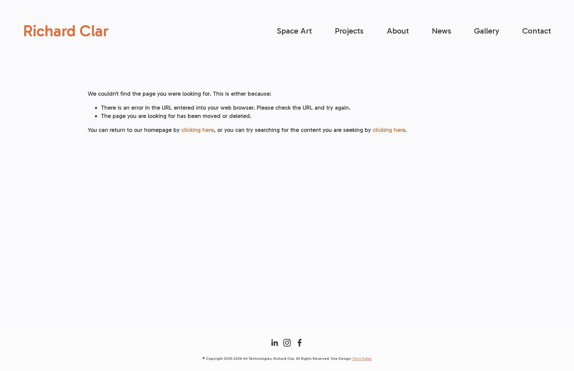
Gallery (486, 31)
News (441, 31)
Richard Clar (66, 30)
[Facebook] (300, 343)
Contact (536, 31)
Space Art (294, 31)
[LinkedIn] (274, 343)
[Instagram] (287, 343)
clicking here (197, 130)
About (398, 31)
